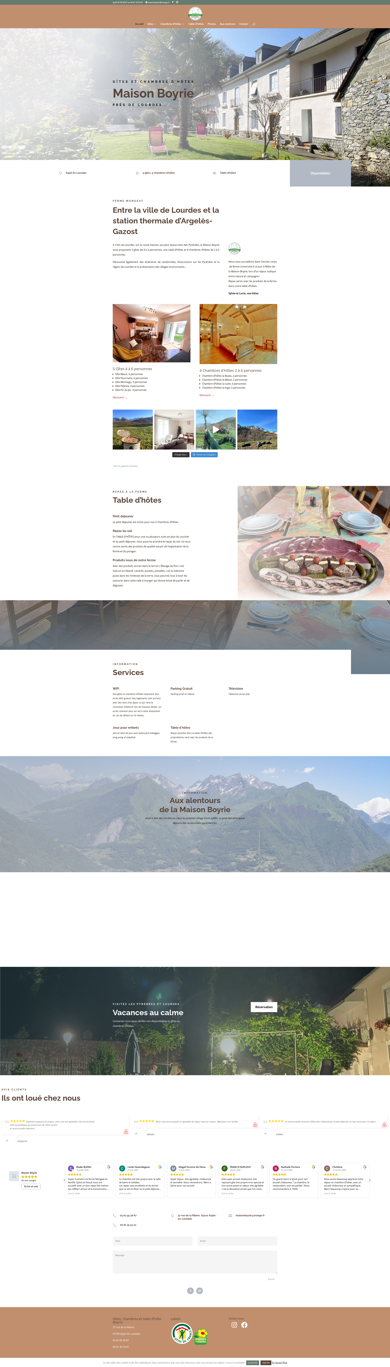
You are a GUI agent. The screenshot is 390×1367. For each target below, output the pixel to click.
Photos (212, 24)
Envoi (271, 1279)
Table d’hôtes (196, 24)
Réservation (264, 1007)
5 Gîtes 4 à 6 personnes (132, 368)
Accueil (139, 24)
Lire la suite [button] (125, 1193)
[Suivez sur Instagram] (199, 1290)
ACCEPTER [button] (252, 1362)
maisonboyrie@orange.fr (250, 1215)
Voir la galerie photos (125, 466)
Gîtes (150, 24)
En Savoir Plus (279, 1362)
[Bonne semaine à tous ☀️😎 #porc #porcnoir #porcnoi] (257, 430)
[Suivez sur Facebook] (190, 1290)
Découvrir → (120, 397)
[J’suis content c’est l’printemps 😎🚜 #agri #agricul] (216, 430)
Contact (243, 24)
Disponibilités (320, 173)
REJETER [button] (265, 1362)
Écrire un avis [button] (31, 1186)
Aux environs (227, 24)
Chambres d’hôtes (170, 24)
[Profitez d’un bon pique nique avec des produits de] (133, 430)
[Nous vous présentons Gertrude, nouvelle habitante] (174, 430)
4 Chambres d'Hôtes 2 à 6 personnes (231, 370)
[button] (369, 1180)
